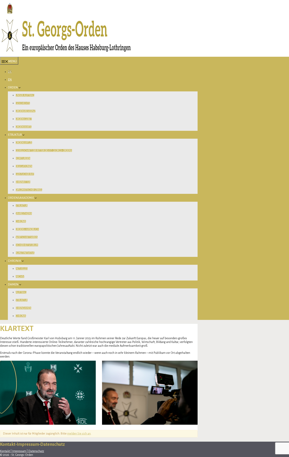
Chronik (21, 221)
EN (10, 79)
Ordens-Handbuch (27, 229)
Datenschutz (36, 451)
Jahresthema (24, 213)
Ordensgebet (24, 119)
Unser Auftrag (25, 95)
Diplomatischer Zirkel (29, 190)
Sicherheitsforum (27, 245)
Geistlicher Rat (25, 174)
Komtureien (23, 158)
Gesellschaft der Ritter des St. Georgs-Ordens (44, 150)
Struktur (22, 205)
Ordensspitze (24, 142)
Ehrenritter (23, 182)
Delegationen (24, 166)
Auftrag (21, 292)
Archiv (20, 276)
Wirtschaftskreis (27, 237)
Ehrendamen (23, 308)
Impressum (19, 451)
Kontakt (5, 451)
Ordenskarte (23, 126)
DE (10, 71)
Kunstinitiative (25, 253)
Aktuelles (22, 268)
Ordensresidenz (25, 111)
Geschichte (23, 103)
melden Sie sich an (79, 433)
